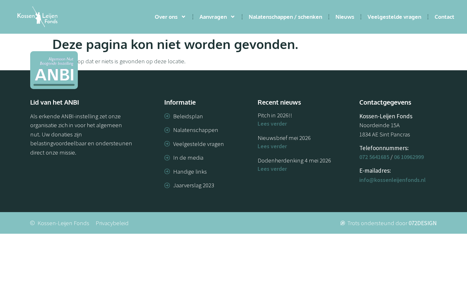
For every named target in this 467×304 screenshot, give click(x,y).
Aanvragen (213, 16)
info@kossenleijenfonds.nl (392, 179)
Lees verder (272, 123)
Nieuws (344, 16)
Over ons (166, 16)
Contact (444, 16)
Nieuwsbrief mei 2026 (284, 138)
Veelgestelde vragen (394, 16)
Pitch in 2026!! (275, 115)
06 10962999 (409, 157)
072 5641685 (374, 157)
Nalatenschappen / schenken (285, 16)
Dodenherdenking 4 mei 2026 (294, 160)
